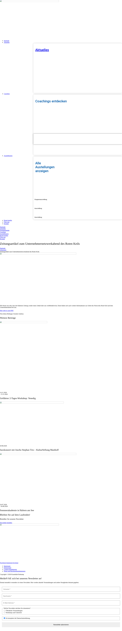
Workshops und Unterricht (13, 612)
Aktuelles (42, 50)
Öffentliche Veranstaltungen (13, 610)
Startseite (2, 248)
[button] (63, 42)
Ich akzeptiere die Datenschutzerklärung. (17, 618)
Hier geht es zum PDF (6, 310)
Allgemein (3, 250)
